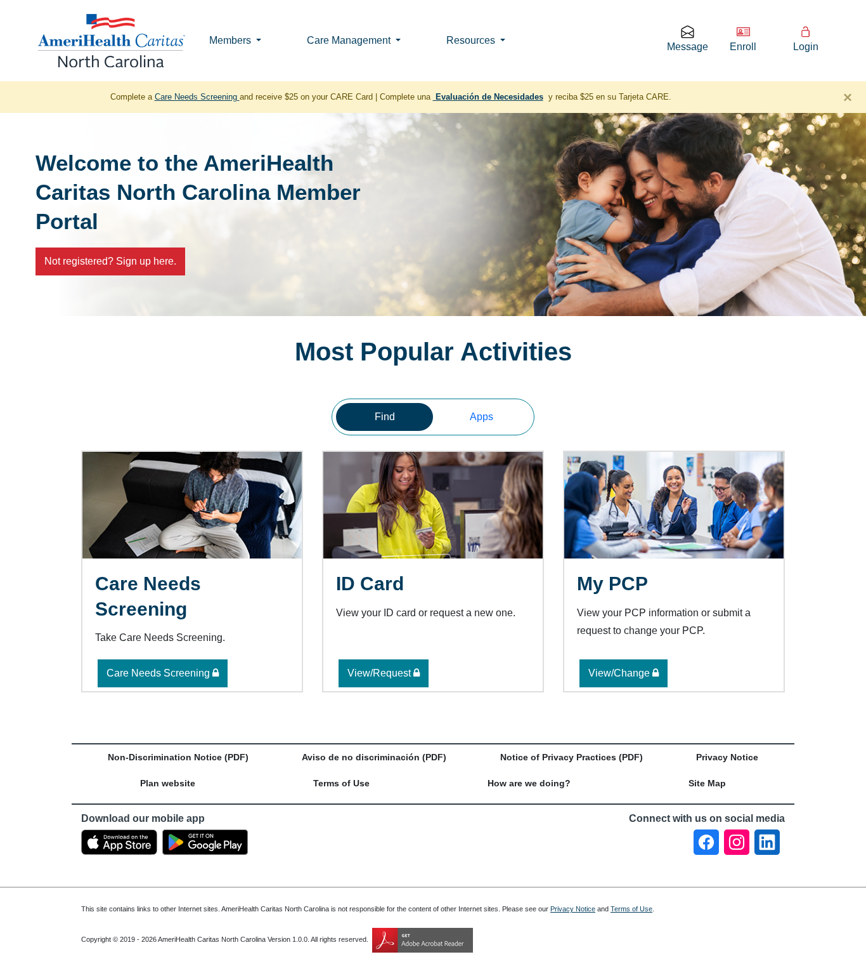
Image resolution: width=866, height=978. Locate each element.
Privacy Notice (572, 909)
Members (231, 40)
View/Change (620, 673)
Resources (472, 40)
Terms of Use (631, 909)
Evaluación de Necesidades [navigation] (488, 97)
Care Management (350, 40)
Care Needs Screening (159, 673)
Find (385, 416)
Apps (481, 416)
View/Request (380, 673)
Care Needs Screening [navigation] (197, 97)
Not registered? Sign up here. (110, 261)
